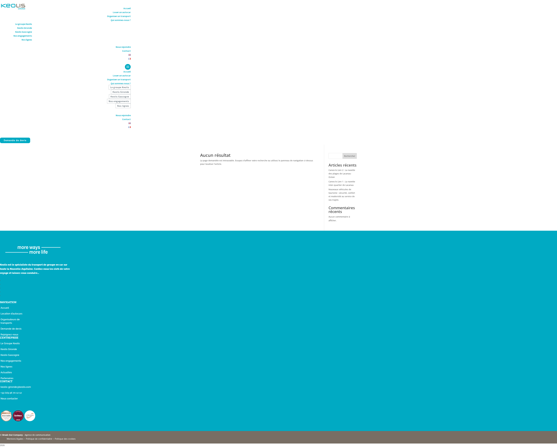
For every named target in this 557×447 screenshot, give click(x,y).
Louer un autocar (122, 12)
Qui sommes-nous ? (121, 20)
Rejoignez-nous (9, 334)
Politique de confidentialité (39, 439)
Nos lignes (27, 39)
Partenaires (7, 378)
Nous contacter (9, 398)
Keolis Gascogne (23, 31)
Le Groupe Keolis (10, 343)
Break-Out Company (12, 434)
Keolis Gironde (24, 27)
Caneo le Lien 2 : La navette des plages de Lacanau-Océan (342, 173)
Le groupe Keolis (23, 24)
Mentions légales (15, 439)
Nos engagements (22, 35)
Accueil (127, 8)
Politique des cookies (65, 439)
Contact (126, 50)
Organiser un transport (119, 16)
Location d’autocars (11, 313)
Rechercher (349, 156)
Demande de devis (15, 140)
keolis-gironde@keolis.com (16, 387)
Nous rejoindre (123, 46)
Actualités (6, 372)
